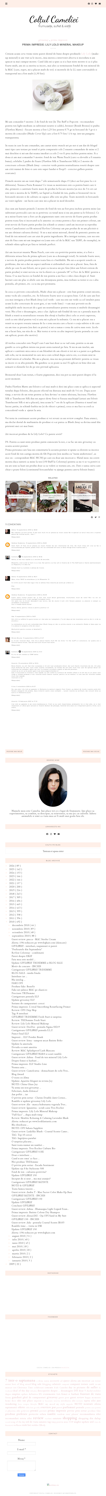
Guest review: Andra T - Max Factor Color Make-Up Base (42, 1192)
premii (34, 1410)
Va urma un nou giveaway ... (26, 1087)
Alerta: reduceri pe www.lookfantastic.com (34, 1121)
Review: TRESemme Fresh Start (29, 1020)
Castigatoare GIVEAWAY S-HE (28, 1151)
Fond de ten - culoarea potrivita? (29, 1171)
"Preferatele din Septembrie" (27, 949)
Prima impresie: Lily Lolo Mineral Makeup (34, 1111)
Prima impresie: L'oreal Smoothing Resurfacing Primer (41, 1006)
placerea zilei (14, 1410)
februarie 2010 (20, 1257)
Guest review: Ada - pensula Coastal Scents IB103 (38, 1222)
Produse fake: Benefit (23, 986)
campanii (65, 1384)
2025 (12, 869)
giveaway (44, 39)
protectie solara (37, 1414)
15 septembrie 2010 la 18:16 (32, 557)
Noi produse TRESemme (25, 1161)
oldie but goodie (33, 1407)
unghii (77, 1421)
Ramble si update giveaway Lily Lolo (31, 1101)
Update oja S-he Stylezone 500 (28, 1168)
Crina (14, 686)
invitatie (79, 1400)
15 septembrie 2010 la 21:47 (33, 638)
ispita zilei (90, 1400)
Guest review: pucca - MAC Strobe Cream (34, 939)
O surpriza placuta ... (23, 1141)
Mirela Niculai (17, 638)
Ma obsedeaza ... (20, 1124)
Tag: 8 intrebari (20, 1013)
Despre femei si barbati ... (25, 1060)
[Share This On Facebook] (92, 517)
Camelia (15, 557)
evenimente (49, 1393)
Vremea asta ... (19, 1067)
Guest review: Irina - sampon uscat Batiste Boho (37, 1040)
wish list (26, 1425)
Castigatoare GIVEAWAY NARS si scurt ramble (37, 1053)
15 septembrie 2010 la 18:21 (27, 576)
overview (45, 1407)
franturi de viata (90, 1394)
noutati (88, 1404)
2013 (12, 911)
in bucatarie (48, 1400)
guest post (64, 1397)
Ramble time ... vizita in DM (27, 1225)
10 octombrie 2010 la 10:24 (28, 663)
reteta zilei (26, 1418)
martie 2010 (19, 1253)
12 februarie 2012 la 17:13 (27, 701)
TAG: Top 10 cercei (22, 1134)
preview (43, 1410)
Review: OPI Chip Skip (24, 1010)
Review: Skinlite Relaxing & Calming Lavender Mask (40, 1117)
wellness (18, 1425)
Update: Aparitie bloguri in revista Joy (32, 1080)
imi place (27, 1400)
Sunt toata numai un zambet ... (28, 1144)
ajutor (66, 1380)
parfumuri (69, 1407)
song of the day (18, 1422)
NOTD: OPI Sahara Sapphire (27, 1128)
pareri (59, 1407)
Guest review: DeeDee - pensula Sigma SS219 (36, 1026)
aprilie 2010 (19, 1249)
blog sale (36, 1384)
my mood (50, 1404)
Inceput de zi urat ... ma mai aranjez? (31, 1178)
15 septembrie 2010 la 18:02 (27, 530)
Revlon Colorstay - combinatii (28, 952)
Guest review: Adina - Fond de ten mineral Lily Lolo (39, 1057)
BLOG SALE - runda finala (26, 972)
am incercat (84, 1380)
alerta (74, 1380)
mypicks (69, 1404)
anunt (8, 1384)
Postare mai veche (91, 751)
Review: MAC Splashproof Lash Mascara (33, 1050)
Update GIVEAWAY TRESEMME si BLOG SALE (37, 962)
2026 (12, 865)
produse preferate (16, 1414)
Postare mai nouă (14, 751)
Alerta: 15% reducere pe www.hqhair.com (33, 1232)
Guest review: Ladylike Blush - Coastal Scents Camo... (40, 1131)
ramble (51, 1414)
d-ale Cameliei (61, 1387)
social (7, 1422)
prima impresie (59, 39)
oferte (21, 1407)
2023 (12, 876)
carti (91, 1384)
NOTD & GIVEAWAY (23, 1185)
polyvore (25, 1410)
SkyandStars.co (69, 1493)
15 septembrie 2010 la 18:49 (36, 595)
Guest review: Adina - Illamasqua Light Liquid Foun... (40, 1208)
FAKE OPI (17, 983)
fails (58, 1394)
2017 (12, 897)
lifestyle (34, 1404)
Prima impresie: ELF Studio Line (29, 1063)
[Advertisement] (53, 1344)
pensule (80, 1407)
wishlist (35, 1425)
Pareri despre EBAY (22, 956)
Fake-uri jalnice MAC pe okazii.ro (29, 989)
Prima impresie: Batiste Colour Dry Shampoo (36, 1212)
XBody (42, 1425)
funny (8, 1397)
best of (15, 1384)
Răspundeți (16, 537)
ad (61, 1380)
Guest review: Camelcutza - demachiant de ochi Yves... (40, 1070)
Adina (14, 530)
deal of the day (21, 1390)
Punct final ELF (20, 1033)
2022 (12, 879)
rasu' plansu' (72, 1414)
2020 (12, 886)
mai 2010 (17, 1246)
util (92, 1421)
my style (60, 1404)
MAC (41, 1403)
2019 (12, 890)
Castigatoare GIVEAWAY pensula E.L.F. (32, 1030)
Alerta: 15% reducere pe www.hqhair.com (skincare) (39, 942)
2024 (12, 872)
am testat (96, 1380)
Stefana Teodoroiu (18, 543)
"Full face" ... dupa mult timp (27, 1114)
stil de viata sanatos (36, 1421)
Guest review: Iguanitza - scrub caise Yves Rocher (38, 1107)
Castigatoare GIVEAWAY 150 (27, 1198)
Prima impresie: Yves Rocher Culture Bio (33, 1148)
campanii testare (79, 1384)
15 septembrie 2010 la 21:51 (32, 652)
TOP (71, 1422)
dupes (8, 1394)
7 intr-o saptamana (20, 1380)
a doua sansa (43, 1380)
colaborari (39, 1387)
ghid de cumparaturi (34, 1397)
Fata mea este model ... (24, 959)
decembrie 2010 (21, 925)
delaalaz (33, 1391)
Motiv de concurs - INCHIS (26, 966)
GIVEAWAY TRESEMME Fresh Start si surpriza (37, 1016)
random (61, 1414)
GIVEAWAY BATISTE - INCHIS (28, 1195)
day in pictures (77, 1387)
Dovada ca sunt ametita (24, 1047)
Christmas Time (25, 1387)
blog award (25, 1384)
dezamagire (67, 1390)
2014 (12, 907)
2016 (12, 900)
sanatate (57, 1418)
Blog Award (18, 1074)
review (38, 1417)
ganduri (17, 1397)
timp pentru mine (59, 1422)
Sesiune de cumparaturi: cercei (28, 1003)
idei (19, 1400)
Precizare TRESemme (23, 993)
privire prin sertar (77, 1410)
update (85, 1421)
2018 (12, 893)
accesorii (54, 1380)
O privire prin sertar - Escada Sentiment (33, 1165)
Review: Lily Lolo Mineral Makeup (30, 1023)
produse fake (94, 1410)
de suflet (92, 1387)
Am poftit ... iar (20, 1094)
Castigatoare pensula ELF (25, 996)
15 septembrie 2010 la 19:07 (25, 616)
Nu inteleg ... (18, 979)
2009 (12, 1263)
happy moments (93, 1397)
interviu (57, 1400)
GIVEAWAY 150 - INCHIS (25, 1219)
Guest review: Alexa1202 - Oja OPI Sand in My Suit (39, 1215)
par (54, 1407)
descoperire (44, 1390)
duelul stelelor (94, 1390)
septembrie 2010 (21, 935)
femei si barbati (70, 1393)
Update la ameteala (22, 1043)
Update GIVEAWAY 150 (24, 1175)
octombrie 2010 (21, 932)
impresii (37, 1400)
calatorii (56, 1384)
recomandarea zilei (90, 1414)
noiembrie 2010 (21, 928)
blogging (47, 1384)
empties (16, 1393)
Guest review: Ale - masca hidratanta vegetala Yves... (39, 1104)
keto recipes (23, 1404)
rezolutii (48, 1418)
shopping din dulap (90, 1418)
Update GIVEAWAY (22, 1202)
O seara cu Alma (20, 1077)
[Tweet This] (95, 517)
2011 (12, 918)
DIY (76, 1390)
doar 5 (82, 1390)
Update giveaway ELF (23, 999)
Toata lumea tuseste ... (23, 1188)
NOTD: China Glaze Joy (25, 1084)
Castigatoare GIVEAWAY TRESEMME (32, 969)
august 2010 (19, 1235)
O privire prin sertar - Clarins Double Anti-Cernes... (39, 1097)
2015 (12, 904)
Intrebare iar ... (19, 976)
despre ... (55, 1390)
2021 (12, 883)
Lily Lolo (86, 53)
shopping (70, 1417)
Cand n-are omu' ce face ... (26, 1158)
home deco (10, 1400)
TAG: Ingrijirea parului (24, 1138)
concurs (49, 1387)
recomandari (12, 1418)
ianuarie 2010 (19, 1260)
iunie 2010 (18, 1242)
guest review (77, 1397)
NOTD (78, 1403)
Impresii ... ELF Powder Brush (27, 1037)
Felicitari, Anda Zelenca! (25, 1090)
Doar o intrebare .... (22, 1155)
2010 (12, 921)
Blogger (65, 1367)
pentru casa (90, 1407)
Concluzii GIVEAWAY (23, 1205)
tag (49, 1421)
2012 (12, 914)
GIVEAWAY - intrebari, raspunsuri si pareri (34, 945)
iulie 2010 (18, 1239)
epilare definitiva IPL (31, 1394)
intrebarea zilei (68, 1400)
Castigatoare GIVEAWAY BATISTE (30, 1182)
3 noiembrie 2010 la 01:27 (26, 686)
